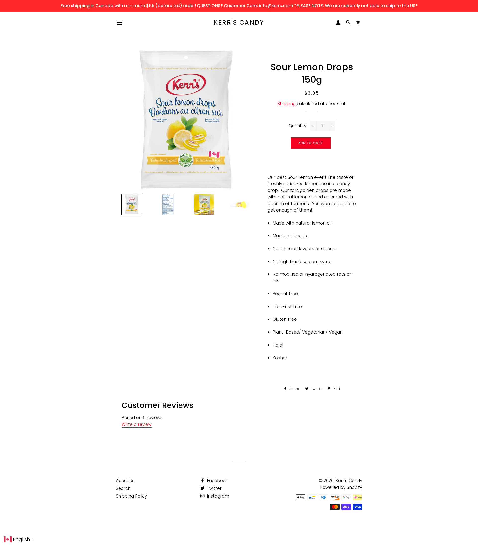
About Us (125, 481)
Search (123, 488)
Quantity (297, 126)
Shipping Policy (131, 496)
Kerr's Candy (239, 22)
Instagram (217, 496)
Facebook (217, 481)
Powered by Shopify (341, 487)
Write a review (137, 424)
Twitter (214, 488)
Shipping (286, 104)
